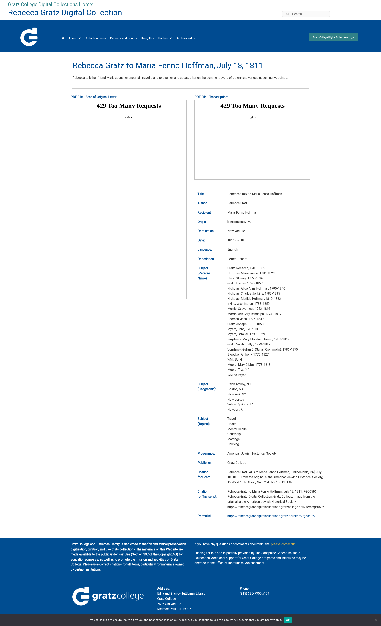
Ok (288, 619)
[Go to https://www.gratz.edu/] (28, 36)
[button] (333, 37)
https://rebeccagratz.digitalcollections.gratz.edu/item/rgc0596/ (271, 516)
